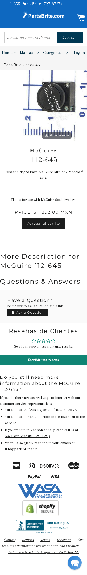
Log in (79, 52)
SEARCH (70, 37)
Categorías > (56, 52)
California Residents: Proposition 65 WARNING (43, 552)
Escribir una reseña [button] (43, 360)
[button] (75, 563)
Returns (28, 540)
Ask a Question (29, 312)
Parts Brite (13, 65)
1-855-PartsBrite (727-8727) (36, 4)
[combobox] (30, 37)
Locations (64, 540)
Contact (9, 540)
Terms (45, 540)
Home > (9, 52)
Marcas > (29, 52)
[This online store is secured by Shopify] (40, 515)
